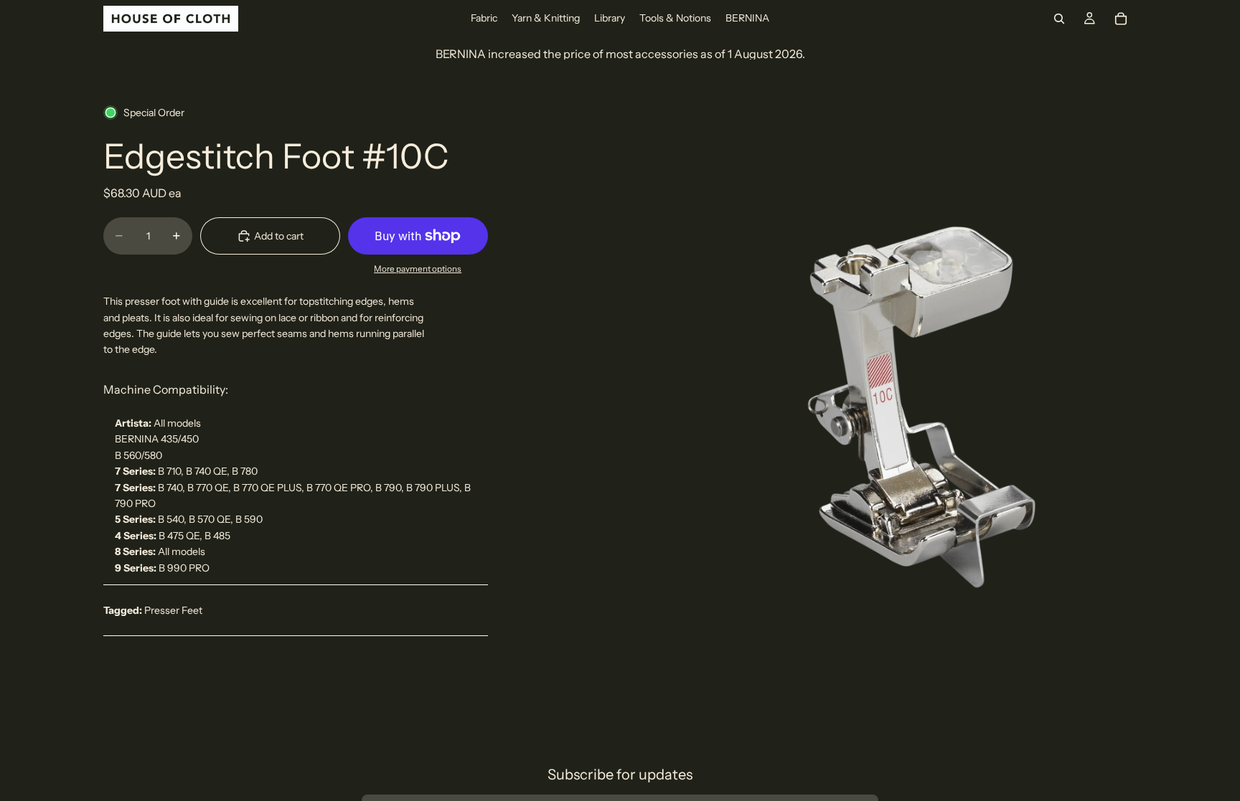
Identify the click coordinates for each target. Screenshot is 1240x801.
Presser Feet (173, 610)
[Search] (1059, 18)
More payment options (417, 269)
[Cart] (1121, 18)
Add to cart (279, 235)
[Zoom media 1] (932, 378)
